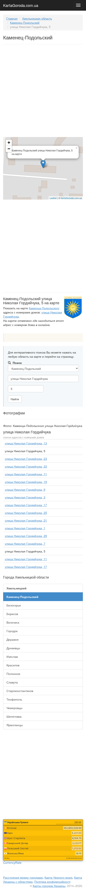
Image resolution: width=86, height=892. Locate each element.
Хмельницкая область (37, 18)
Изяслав (12, 656)
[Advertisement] (43, 92)
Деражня (12, 639)
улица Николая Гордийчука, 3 (25, 497)
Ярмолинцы (14, 725)
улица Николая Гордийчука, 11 (26, 474)
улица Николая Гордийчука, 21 (26, 520)
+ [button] (9, 142)
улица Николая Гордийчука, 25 (26, 513)
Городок (12, 631)
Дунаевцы (13, 648)
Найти (15, 399)
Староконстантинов (19, 691)
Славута (12, 682)
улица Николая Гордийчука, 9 (25, 489)
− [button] (9, 148)
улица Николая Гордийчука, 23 (26, 459)
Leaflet (53, 198)
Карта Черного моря (58, 877)
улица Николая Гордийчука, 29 (26, 536)
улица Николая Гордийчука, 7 (25, 543)
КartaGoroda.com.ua (71, 198)
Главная (12, 18)
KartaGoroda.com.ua (20, 4)
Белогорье (13, 605)
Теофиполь (14, 699)
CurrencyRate (12, 863)
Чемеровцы (14, 708)
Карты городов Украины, (49, 886)
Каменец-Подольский (24, 22)
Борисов (12, 614)
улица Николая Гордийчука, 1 (25, 528)
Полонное (13, 674)
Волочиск (12, 622)
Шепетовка (14, 716)
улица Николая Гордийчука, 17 (26, 505)
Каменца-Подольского (44, 308)
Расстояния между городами (23, 877)
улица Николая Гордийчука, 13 (26, 443)
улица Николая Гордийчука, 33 (26, 466)
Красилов (12, 665)
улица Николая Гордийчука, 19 (26, 482)
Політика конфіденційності (52, 881)
